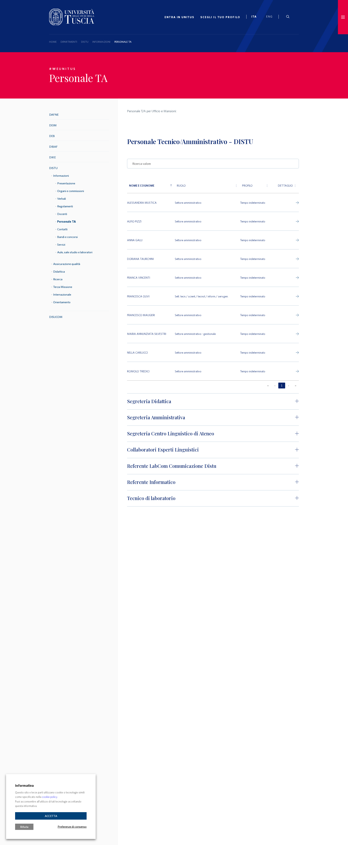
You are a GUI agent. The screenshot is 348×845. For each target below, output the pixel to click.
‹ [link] (274, 385)
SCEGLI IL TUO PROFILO (220, 17)
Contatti (62, 229)
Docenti (62, 214)
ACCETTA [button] (51, 816)
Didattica (59, 271)
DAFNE (54, 114)
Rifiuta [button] (24, 826)
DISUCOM (55, 317)
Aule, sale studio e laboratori (74, 252)
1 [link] (281, 385)
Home (53, 41)
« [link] (268, 385)
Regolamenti (65, 206)
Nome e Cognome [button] (141, 185)
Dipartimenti (69, 41)
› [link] (288, 385)
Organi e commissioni (70, 191)
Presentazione (66, 183)
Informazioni (101, 41)
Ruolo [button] (181, 185)
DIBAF (53, 146)
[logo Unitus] (71, 24)
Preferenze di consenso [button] (72, 826)
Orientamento (61, 302)
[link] (255, 17)
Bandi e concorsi (67, 237)
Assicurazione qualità (66, 264)
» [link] (295, 385)
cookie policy (49, 796)
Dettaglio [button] (285, 185)
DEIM (53, 125)
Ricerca (57, 279)
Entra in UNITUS (179, 17)
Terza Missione (62, 287)
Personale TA (66, 221)
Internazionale (62, 294)
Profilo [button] (247, 185)
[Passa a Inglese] (271, 17)
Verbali (61, 198)
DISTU (84, 41)
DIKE (52, 157)
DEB (52, 136)
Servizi (61, 244)
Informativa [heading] (24, 785)
